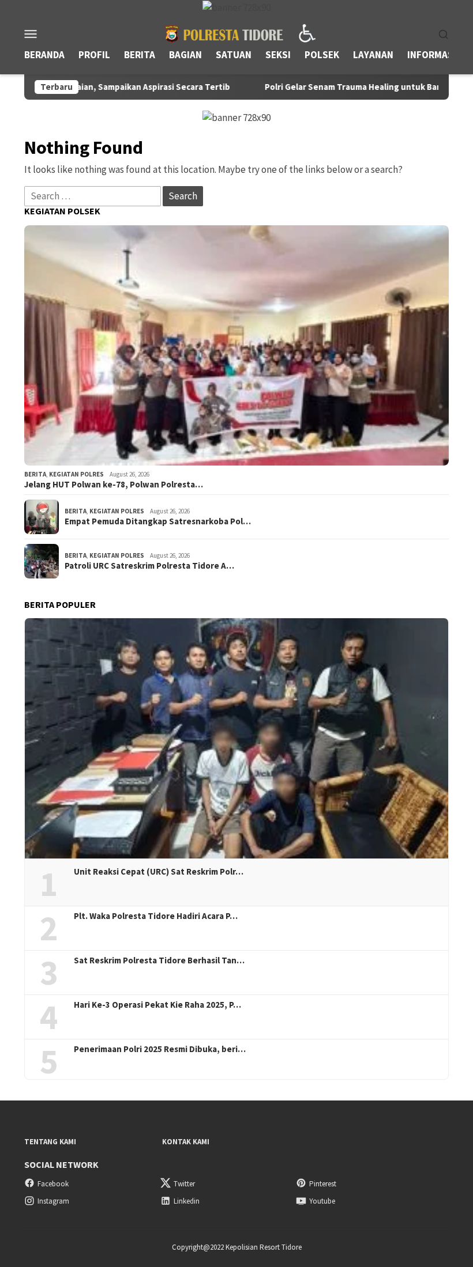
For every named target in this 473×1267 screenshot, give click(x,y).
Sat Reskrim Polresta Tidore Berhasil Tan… (159, 960)
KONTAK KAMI (185, 1142)
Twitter (184, 1184)
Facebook (53, 1184)
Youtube (322, 1201)
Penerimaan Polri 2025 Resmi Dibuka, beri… (160, 1049)
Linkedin (187, 1201)
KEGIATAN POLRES (76, 474)
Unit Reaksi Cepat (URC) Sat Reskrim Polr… (158, 872)
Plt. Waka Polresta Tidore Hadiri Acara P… (156, 916)
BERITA (35, 474)
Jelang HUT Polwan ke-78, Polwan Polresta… (113, 484)
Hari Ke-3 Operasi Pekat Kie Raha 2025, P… (157, 1005)
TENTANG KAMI (50, 1142)
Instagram (53, 1201)
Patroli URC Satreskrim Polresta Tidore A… (149, 566)
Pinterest (322, 1184)
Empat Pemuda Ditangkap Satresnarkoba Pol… (158, 521)
